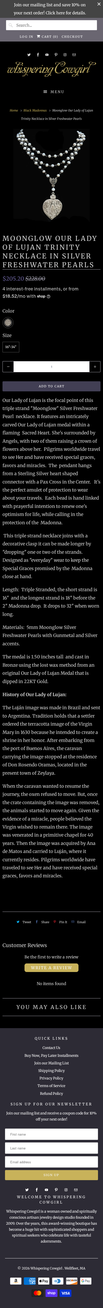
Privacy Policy (51, 1078)
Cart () (49, 37)
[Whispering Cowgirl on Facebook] (38, 54)
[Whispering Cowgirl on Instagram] (65, 54)
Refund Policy (51, 1093)
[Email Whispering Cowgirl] (74, 54)
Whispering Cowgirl (46, 1268)
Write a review (51, 967)
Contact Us (51, 1047)
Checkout (72, 37)
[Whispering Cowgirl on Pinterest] (56, 54)
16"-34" (10, 347)
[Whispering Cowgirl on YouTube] (47, 54)
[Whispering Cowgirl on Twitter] (29, 54)
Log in (26, 37)
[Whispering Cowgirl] (51, 70)
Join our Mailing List (51, 1063)
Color (8, 311)
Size (7, 335)
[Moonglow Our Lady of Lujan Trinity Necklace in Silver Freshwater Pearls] (51, 177)
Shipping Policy (51, 1070)
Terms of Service (51, 1085)
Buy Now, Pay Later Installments (51, 1055)
